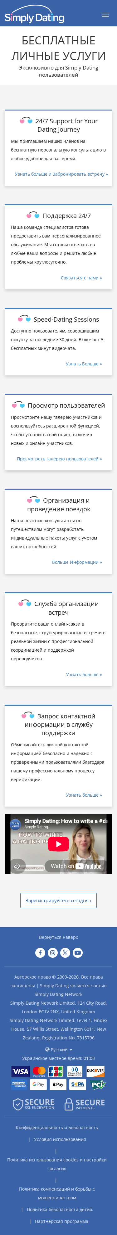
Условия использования (60, 1139)
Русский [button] (59, 1049)
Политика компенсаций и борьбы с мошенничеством (57, 1193)
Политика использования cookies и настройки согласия (57, 1164)
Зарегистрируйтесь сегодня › (58, 900)
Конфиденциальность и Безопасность (57, 1127)
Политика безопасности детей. (60, 1209)
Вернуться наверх (58, 937)
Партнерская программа (61, 1221)
